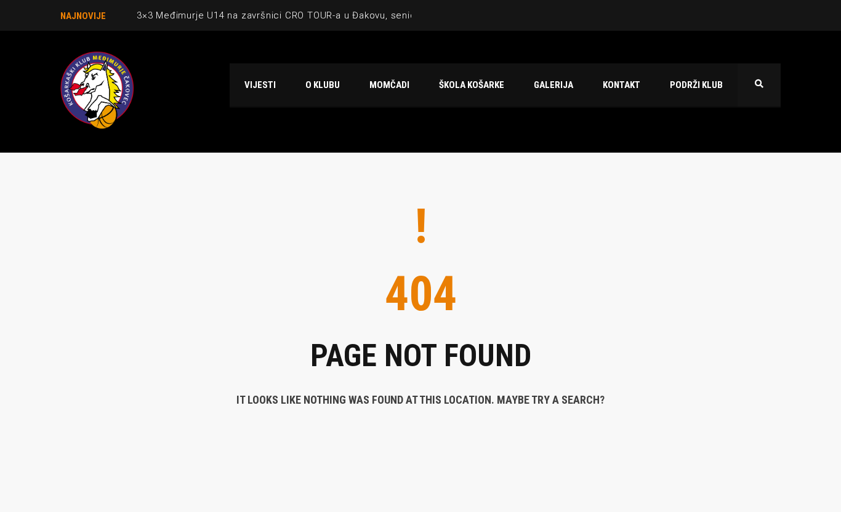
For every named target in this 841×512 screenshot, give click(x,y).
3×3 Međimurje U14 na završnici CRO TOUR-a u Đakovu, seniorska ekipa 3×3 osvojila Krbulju (345, 15)
